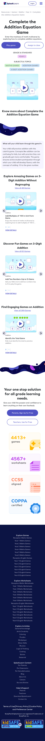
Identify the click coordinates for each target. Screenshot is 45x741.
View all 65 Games (22, 251)
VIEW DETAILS (10, 230)
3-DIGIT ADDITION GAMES (22, 69)
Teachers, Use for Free (22, 422)
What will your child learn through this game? (21, 143)
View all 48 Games (22, 188)
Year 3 (28, 12)
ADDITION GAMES (30, 65)
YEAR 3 (22, 56)
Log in (32, 3)
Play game (10, 45)
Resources (5, 12)
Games (14, 12)
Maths (21, 12)
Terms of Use (9, 706)
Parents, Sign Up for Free (22, 413)
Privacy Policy (22, 706)
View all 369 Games (22, 310)
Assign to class (34, 45)
